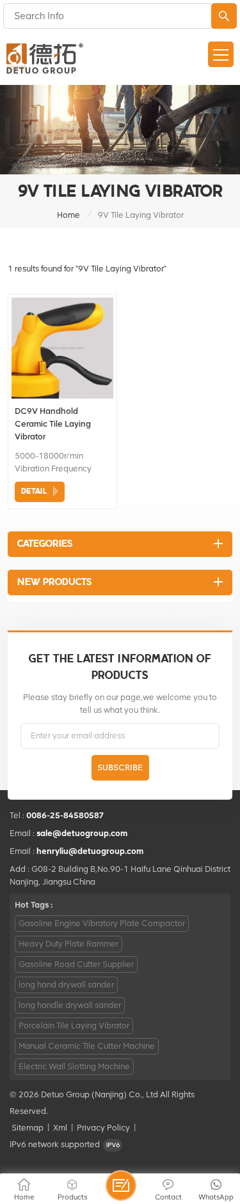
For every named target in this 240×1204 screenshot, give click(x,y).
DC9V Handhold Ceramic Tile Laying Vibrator (53, 423)
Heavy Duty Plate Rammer (68, 944)
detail (34, 491)
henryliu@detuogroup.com (89, 851)
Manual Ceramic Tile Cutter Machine (87, 1046)
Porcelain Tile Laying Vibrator (74, 1025)
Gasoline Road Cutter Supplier (76, 964)
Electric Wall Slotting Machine (74, 1066)
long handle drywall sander (70, 1005)
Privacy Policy (103, 1127)
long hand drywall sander (66, 984)
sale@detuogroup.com (81, 833)
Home (68, 215)
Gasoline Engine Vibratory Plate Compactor (102, 923)
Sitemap (28, 1127)
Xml (60, 1127)
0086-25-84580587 (65, 815)
